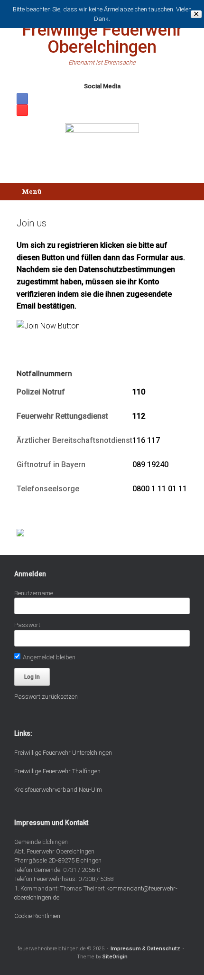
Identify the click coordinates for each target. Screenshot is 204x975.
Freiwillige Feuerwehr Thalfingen (57, 771)
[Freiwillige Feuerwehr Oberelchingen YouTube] (22, 110)
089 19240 (150, 464)
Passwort (27, 624)
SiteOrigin (115, 956)
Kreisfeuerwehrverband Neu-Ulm (58, 789)
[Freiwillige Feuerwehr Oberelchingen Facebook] (22, 98)
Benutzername (33, 593)
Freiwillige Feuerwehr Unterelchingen (63, 752)
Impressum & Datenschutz (145, 948)
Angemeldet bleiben (48, 657)
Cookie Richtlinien (37, 915)
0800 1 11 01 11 (159, 488)
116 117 (146, 440)
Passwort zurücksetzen (46, 696)
